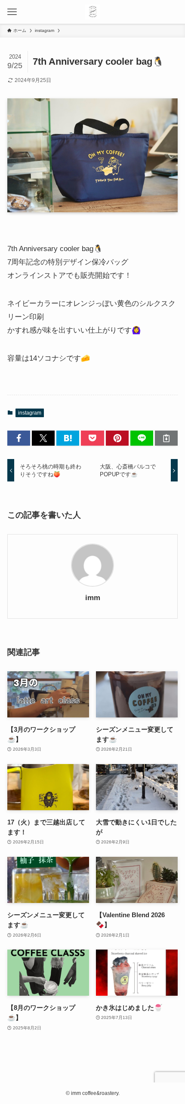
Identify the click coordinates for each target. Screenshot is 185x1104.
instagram (29, 413)
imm (92, 598)
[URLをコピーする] (166, 438)
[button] (18, 438)
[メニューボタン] (12, 12)
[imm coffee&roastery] (92, 12)
